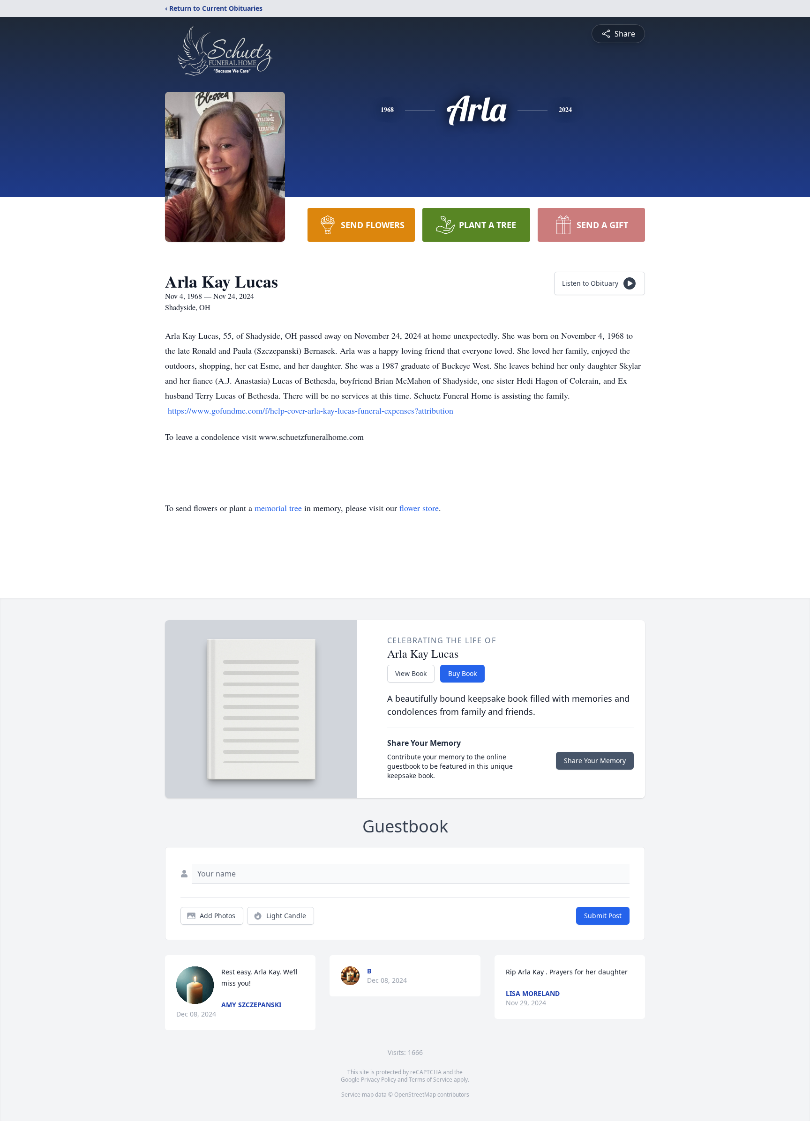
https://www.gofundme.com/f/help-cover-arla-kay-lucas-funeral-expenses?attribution (310, 410)
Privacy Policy (378, 1080)
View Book (411, 673)
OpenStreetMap (415, 1095)
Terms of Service (430, 1080)
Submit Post (603, 915)
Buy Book (462, 673)
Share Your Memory (595, 760)
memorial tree (278, 507)
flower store (419, 507)
